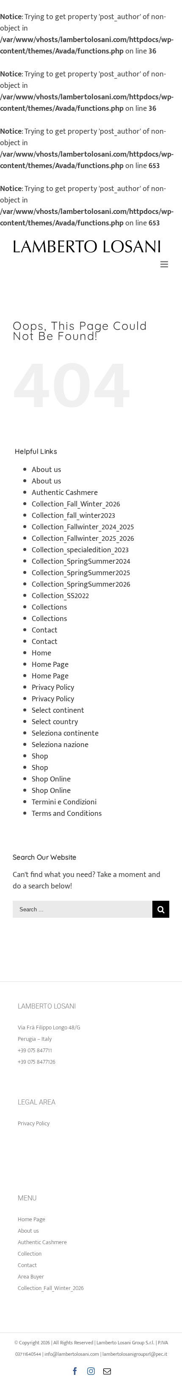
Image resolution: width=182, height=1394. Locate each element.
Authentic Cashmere (65, 492)
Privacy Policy (53, 687)
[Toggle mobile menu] (164, 264)
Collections (49, 607)
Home (41, 653)
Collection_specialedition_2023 (80, 550)
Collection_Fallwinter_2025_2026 (83, 538)
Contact (45, 630)
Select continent (58, 710)
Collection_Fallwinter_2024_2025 (83, 527)
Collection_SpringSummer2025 (81, 573)
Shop (40, 756)
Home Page (50, 664)
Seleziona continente (65, 733)
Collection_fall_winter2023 (73, 515)
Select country (55, 722)
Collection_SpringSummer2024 (81, 561)
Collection (29, 1254)
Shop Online (51, 779)
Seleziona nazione (60, 745)
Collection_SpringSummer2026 (81, 584)
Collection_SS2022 (60, 596)
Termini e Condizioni (64, 802)
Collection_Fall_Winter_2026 (76, 504)
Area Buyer (31, 1277)
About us (46, 470)
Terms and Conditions (67, 813)
